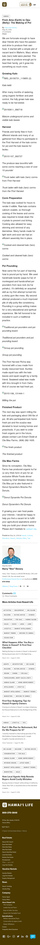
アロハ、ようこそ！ (8, 862)
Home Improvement (26, 682)
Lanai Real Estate (7, 854)
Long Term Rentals (7, 865)
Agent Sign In (5, 826)
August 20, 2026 (15, 716)
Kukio (14, 624)
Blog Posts (13, 586)
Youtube (28, 587)
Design (6, 673)
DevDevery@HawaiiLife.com (12, 579)
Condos (32, 615)
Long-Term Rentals (7, 875)
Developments (6, 860)
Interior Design (10, 762)
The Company (7, 905)
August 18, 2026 (18, 743)
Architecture (17, 664)
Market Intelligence (23, 628)
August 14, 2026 (15, 792)
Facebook (21, 587)
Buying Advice (19, 615)
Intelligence (9, 687)
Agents (6, 664)
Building (7, 615)
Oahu (24, 538)
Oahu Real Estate (7, 847)
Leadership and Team (10, 907)
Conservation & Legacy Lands (12, 921)
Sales (18, 772)
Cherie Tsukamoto (7, 743)
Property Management (8, 878)
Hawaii (6, 16)
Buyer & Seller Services (10, 910)
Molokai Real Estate (7, 857)
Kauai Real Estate (7, 844)
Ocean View (8, 637)
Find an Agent (6, 897)
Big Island (31, 610)
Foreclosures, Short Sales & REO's (17, 678)
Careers (4, 927)
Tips (28, 538)
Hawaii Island (31, 619)
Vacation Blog (6, 889)
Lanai (22, 624)
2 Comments (6, 32)
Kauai (6, 624)
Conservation (9, 753)
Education (5, 538)
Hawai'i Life (5, 658)
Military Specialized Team (11, 918)
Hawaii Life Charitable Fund (11, 913)
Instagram (24, 587)
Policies (25, 831)
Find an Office (6, 822)
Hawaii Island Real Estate (9, 852)
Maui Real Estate (7, 849)
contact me (31, 529)
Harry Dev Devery (11, 27)
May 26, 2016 (7, 30)
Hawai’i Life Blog (7, 886)
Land (29, 624)
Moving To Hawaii (26, 633)
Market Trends (10, 633)
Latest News (24, 762)
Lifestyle (19, 538)
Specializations (7, 916)
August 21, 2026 (15, 658)
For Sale (19, 619)
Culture (29, 535)
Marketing (8, 696)
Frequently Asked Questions (10, 929)
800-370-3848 (9, 812)
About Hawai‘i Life (8, 902)
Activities (7, 610)
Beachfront (19, 610)
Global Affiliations (8, 924)
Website (5, 586)
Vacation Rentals (7, 873)
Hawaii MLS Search (7, 842)
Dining (14, 673)
